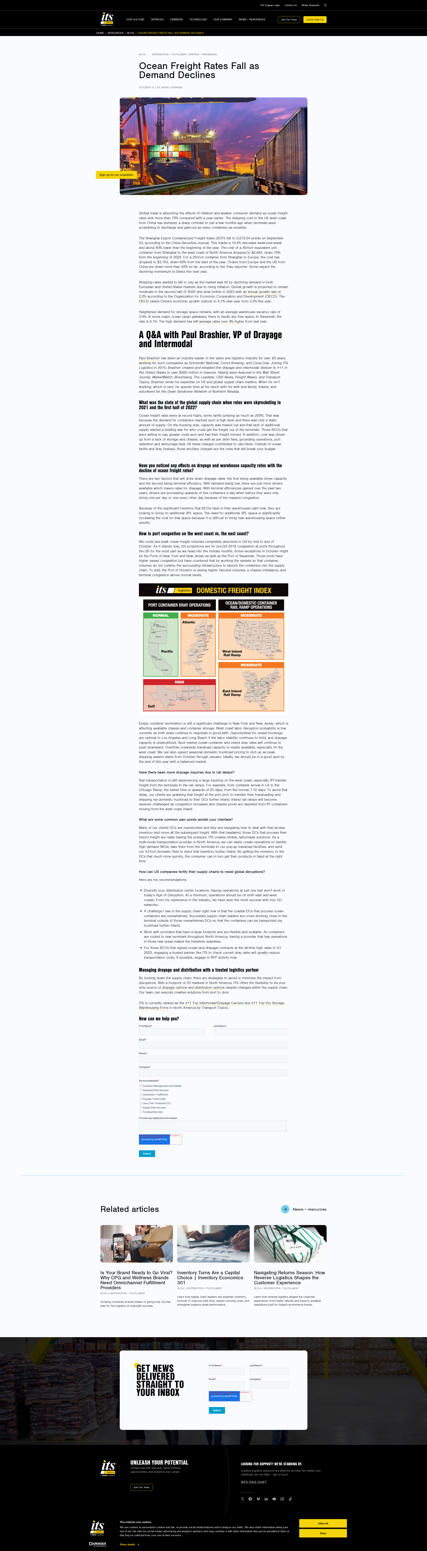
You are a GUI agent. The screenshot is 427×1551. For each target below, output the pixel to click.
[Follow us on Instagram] (282, 1499)
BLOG (130, 33)
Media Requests (310, 5)
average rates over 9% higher (221, 321)
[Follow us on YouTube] (274, 1499)
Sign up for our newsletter (116, 175)
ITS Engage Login (270, 5)
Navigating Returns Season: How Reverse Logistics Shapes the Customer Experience (289, 1278)
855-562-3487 (254, 1482)
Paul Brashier (149, 358)
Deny (323, 1533)
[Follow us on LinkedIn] (266, 1499)
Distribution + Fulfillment (169, 54)
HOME (100, 33)
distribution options (210, 987)
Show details (127, 1544)
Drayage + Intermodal (203, 54)
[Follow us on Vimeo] (258, 1499)
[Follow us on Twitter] (242, 1499)
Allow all (323, 1523)
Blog (142, 54)
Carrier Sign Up (315, 19)
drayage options (174, 987)
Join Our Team (289, 19)
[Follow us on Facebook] (250, 1499)
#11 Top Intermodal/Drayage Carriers (214, 1003)
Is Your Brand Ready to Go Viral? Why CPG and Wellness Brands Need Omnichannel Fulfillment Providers (136, 1280)
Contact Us (291, 5)
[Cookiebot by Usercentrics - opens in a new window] (97, 1544)
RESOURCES (115, 33)
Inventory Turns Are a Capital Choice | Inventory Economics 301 (210, 1278)
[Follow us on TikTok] (290, 1499)
